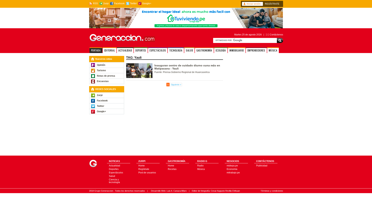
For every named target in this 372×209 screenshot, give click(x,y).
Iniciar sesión (254, 4)
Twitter (133, 3)
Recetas (172, 169)
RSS (95, 3)
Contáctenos (276, 34)
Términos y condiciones (272, 191)
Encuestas (103, 81)
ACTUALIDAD (125, 50)
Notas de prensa (106, 76)
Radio (200, 165)
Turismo (101, 70)
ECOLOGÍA (221, 50)
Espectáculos (116, 172)
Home (141, 165)
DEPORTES (140, 50)
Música (201, 169)
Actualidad (114, 165)
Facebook (119, 3)
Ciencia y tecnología (114, 181)
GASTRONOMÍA (204, 50)
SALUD (189, 50)
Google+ (146, 3)
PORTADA (96, 50)
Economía (232, 169)
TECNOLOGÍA (175, 50)
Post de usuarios (147, 172)
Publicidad (261, 165)
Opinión (101, 65)
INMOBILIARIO (236, 50)
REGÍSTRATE (272, 4)
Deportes (114, 169)
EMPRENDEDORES (256, 50)
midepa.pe (232, 165)
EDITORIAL (109, 50)
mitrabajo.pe (233, 172)
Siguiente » (176, 84)
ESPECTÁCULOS (158, 50)
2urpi (106, 3)
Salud (112, 176)
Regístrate (143, 169)
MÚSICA (273, 50)
